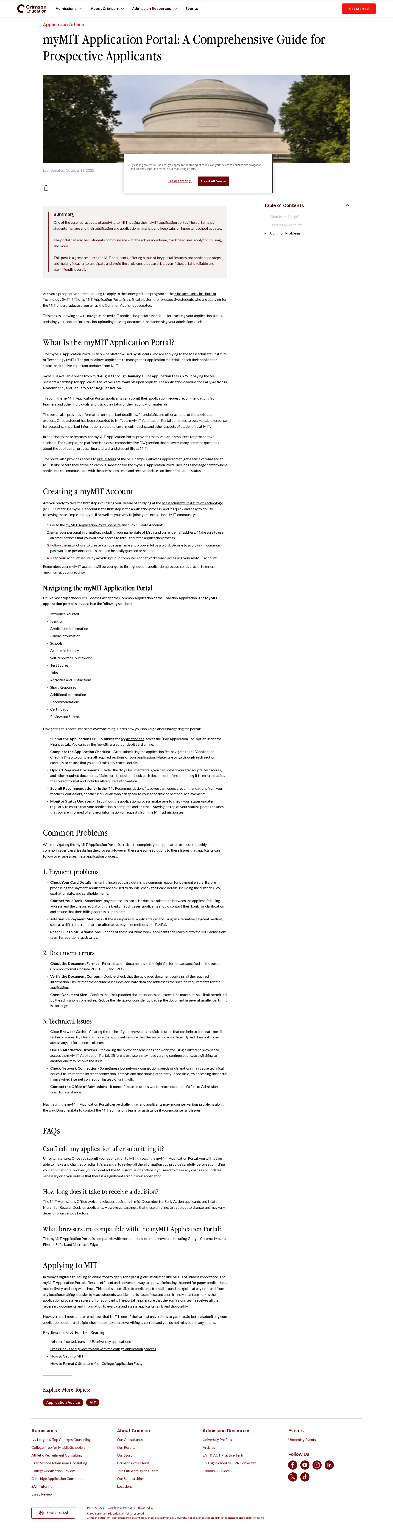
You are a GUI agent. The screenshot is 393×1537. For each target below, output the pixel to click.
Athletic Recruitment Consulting (56, 1455)
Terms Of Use (95, 1507)
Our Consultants (130, 1439)
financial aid (100, 448)
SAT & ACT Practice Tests (223, 1455)
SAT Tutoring (42, 1486)
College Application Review (53, 1470)
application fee (132, 739)
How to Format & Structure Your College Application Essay (96, 1363)
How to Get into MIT (67, 1356)
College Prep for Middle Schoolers (58, 1447)
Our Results (126, 1447)
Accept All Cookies (214, 181)
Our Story (124, 1455)
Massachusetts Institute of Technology (192, 503)
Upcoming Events (302, 1439)
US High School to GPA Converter (229, 1463)
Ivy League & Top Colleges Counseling (61, 1439)
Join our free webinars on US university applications (90, 1341)
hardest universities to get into (161, 1316)
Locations (124, 1486)
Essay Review (42, 1494)
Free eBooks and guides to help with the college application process (103, 1349)
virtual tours (106, 459)
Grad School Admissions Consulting (59, 1463)
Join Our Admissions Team (138, 1470)
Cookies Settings (180, 181)
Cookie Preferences (120, 1507)
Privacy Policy (145, 1507)
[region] (198, 173)
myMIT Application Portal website (93, 525)
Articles (209, 1447)
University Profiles (217, 1439)
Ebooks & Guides (216, 1470)
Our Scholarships (130, 1478)
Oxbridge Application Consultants (58, 1478)
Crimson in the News (133, 1463)
